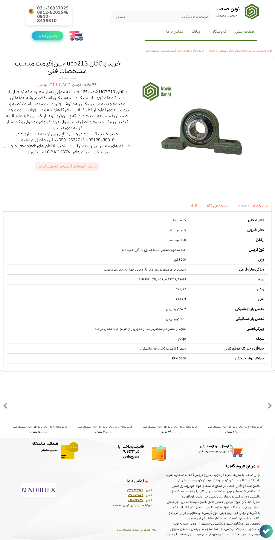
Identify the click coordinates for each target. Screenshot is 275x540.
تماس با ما (174, 31)
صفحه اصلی (244, 31)
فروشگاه (219, 31)
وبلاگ (196, 31)
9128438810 (136, 501)
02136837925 (135, 490)
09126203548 (135, 495)
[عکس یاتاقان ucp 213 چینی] (205, 127)
